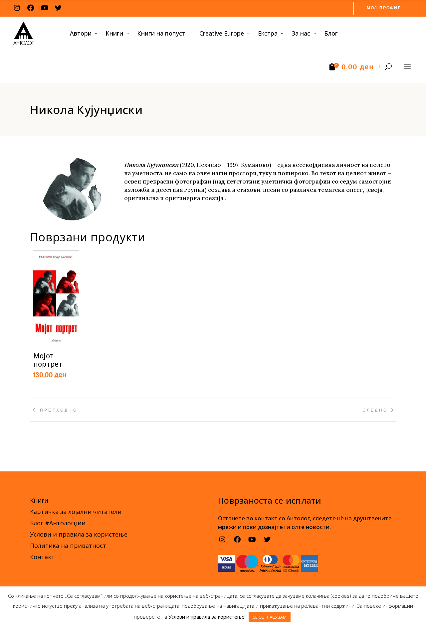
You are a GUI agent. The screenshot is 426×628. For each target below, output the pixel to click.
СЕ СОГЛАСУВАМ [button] (270, 617)
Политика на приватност (68, 546)
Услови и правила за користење (78, 534)
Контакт (42, 557)
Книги (39, 500)
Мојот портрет (47, 360)
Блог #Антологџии (58, 523)
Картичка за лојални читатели (75, 512)
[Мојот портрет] (56, 296)
